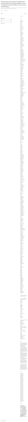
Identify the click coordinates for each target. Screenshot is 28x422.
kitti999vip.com (21, 105)
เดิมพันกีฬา (21, 284)
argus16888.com (22, 38)
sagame (21, 411)
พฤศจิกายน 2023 (22, 400)
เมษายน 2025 (21, 386)
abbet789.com (21, 32)
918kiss (21, 321)
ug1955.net (21, 225)
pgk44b (21, 146)
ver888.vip (21, 230)
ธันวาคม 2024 (21, 389)
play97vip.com (21, 157)
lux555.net (21, 114)
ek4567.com (21, 70)
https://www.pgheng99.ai (22, 331)
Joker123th (24, 408)
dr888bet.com (21, 68)
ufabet (21, 217)
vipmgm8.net (21, 233)
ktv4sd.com (21, 106)
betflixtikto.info (21, 50)
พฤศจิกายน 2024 (22, 390)
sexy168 (21, 183)
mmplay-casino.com (22, 125)
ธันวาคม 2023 (21, 399)
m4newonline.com (22, 116)
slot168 (21, 194)
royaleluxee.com (22, 176)
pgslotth (21, 153)
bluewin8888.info (22, 54)
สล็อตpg (21, 275)
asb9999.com (21, 39)
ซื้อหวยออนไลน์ (21, 250)
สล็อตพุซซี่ (21, 277)
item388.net (21, 96)
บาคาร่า (21, 412)
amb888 (21, 36)
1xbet (20, 312)
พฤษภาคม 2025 (21, 385)
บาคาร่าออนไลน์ (22, 256)
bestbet (21, 48)
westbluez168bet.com (22, 236)
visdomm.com (21, 235)
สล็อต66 (21, 271)
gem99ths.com (21, 83)
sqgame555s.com (22, 197)
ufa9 (20, 216)
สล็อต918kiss (23, 414)
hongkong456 (21, 91)
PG (20, 140)
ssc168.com (21, 199)
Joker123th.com (21, 102)
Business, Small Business (22, 59)
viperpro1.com (21, 231)
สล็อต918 (21, 273)
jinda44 (21, 304)
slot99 (21, 302)
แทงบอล (21, 290)
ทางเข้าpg (21, 254)
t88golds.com (21, 203)
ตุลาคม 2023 (21, 401)
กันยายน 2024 (21, 392)
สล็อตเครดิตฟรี (22, 415)
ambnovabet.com (22, 37)
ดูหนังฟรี (21, 334)
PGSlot (21, 148)
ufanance (21, 222)
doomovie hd (21, 317)
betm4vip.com (21, 51)
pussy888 (21, 308)
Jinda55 (21, 98)
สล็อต (20, 268)
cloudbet (21, 66)
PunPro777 (21, 165)
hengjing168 (21, 89)
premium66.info (22, 161)
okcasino (21, 135)
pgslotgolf (21, 152)
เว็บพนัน (21, 286)
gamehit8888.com (22, 82)
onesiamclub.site (22, 137)
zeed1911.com (21, 245)
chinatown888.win (22, 64)
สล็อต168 (23, 413)
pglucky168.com (22, 147)
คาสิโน (21, 247)
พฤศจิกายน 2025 (22, 380)
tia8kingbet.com (22, 208)
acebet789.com (21, 33)
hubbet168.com (22, 93)
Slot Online (21, 192)
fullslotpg (21, 77)
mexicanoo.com (22, 124)
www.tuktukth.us (22, 238)
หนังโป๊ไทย (21, 311)
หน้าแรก (1, 10)
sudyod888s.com (22, 202)
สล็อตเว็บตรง (21, 279)
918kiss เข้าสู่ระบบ (22, 27)
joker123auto (21, 100)
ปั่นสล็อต (21, 257)
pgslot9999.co (21, 151)
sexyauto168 (21, 184)
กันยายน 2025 (21, 382)
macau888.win (21, 119)
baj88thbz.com (21, 43)
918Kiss (23, 405)
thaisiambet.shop (22, 206)
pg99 (20, 143)
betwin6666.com (22, 52)
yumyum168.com (22, 243)
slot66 (21, 303)
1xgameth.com (21, 25)
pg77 (20, 142)
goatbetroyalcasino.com (22, 84)
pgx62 (20, 410)
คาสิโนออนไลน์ (21, 248)
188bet (21, 22)
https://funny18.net (22, 313)
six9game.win (21, 188)
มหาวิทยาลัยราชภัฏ (22, 263)
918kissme (21, 29)
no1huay (21, 133)
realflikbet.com (21, 169)
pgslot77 (21, 149)
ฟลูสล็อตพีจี (21, 262)
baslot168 (21, 46)
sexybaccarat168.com (22, 185)
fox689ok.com (21, 75)
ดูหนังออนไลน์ (21, 322)
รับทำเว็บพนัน (21, 266)
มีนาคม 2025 (21, 387)
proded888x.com (22, 162)
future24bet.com (22, 80)
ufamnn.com (21, 221)
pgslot (21, 314)
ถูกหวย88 (21, 252)
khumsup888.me (22, 103)
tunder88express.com (22, 213)
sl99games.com (21, 190)
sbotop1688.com (22, 181)
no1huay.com (21, 134)
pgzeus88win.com (22, 155)
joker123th (21, 101)
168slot (21, 405)
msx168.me (21, 128)
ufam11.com (21, 220)
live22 (20, 110)
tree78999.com (21, 211)
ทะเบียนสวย (21, 253)
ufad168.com (21, 218)
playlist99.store (21, 158)
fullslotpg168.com (22, 78)
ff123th (21, 74)
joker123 (21, 300)
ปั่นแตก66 (21, 258)
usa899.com (21, 227)
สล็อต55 (21, 270)
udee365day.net (22, 215)
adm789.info (21, 34)
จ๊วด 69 (21, 249)
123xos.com (21, 20)
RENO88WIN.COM (22, 170)
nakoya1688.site (22, 130)
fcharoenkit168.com (22, 73)
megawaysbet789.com (22, 123)
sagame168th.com (22, 178)
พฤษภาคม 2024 (21, 395)
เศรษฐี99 (21, 289)
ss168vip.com (21, 198)
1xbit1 (21, 24)
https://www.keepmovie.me (23, 335)
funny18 (21, 79)
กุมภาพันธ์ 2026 (21, 378)
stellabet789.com (22, 201)
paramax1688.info (22, 139)
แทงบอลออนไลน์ (22, 291)
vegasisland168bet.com (22, 229)
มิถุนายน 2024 (21, 394)
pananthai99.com (22, 138)
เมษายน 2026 (21, 376)
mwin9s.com (21, 129)
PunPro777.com (22, 166)
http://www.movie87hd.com (23, 326)
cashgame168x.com (22, 62)
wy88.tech (21, 239)
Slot (22, 411)
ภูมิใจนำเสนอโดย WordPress (3, 420)
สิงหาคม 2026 (21, 373)
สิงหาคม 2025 (21, 383)
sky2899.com (21, 189)
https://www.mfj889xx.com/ (23, 92)
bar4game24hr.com (22, 45)
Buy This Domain (5, 10)
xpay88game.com (22, 240)
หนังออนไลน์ (21, 282)
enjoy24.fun (21, 71)
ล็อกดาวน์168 (21, 267)
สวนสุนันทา (21, 281)
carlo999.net (21, 61)
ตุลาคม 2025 (21, 381)
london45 (21, 112)
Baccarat (21, 42)
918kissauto (21, 28)
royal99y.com (21, 174)
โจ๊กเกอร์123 (25, 416)
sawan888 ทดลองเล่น (22, 179)
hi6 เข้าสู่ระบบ (24, 407)
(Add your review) (3, 23)
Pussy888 (21, 167)
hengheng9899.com (22, 88)
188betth (21, 23)
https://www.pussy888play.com (23, 327)
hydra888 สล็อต (21, 94)
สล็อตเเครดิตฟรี (21, 280)
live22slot (21, 111)
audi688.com (21, 41)
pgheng (21, 144)
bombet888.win (21, 56)
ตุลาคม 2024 (21, 391)
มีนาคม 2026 (21, 377)
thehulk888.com (22, 207)
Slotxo (21, 195)
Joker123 (25, 407)
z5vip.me (21, 244)
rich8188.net (21, 171)
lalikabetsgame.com (22, 107)
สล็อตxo (21, 276)
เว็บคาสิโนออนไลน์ (22, 285)
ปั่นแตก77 (21, 259)
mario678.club (21, 120)
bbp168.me (21, 47)
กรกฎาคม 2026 (21, 374)
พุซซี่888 (21, 261)
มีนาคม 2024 (21, 397)
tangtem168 (21, 204)
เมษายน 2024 (21, 396)
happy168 (21, 87)
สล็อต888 (21, 272)
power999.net (21, 160)
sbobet (21, 180)
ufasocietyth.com (22, 224)
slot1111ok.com (22, 193)
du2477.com (21, 69)
